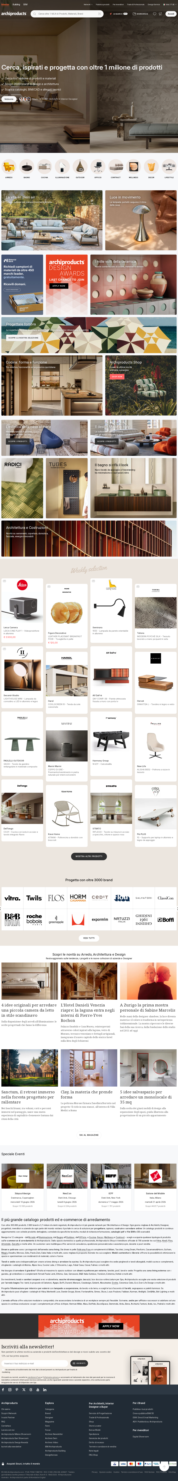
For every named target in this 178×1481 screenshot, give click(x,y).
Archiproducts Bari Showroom (15, 1438)
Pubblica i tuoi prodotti (143, 1409)
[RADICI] (22, 488)
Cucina (92, 1237)
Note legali (93, 1451)
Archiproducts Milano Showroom (16, 1434)
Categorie (49, 1409)
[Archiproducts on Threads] (31, 1389)
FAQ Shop (93, 1455)
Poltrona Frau (84, 1249)
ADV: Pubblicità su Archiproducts (147, 1422)
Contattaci (6, 1426)
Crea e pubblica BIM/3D (143, 1413)
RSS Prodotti (161, 1472)
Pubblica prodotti (102, 4)
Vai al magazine (89, 1135)
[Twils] (34, 898)
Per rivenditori (118, 4)
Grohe (115, 1283)
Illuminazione (45, 1237)
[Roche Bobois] (34, 920)
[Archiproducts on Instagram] (10, 1389)
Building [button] (16, 4)
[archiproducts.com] (13, 13)
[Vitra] (12, 898)
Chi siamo (5, 1409)
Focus (47, 1430)
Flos (170, 1240)
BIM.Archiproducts (53, 1447)
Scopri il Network (8, 1413)
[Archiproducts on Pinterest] (17, 1389)
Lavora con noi (7, 1430)
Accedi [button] (171, 14)
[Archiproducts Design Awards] (67, 285)
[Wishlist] (155, 14)
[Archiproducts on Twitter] (24, 1389)
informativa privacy (51, 1377)
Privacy (94, 1472)
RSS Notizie (149, 1472)
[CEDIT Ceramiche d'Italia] (100, 898)
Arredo (32, 1237)
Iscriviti (81, 1363)
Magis (4, 1253)
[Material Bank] (22, 285)
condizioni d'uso (34, 1377)
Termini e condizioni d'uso (132, 1472)
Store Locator (95, 1426)
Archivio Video (51, 1442)
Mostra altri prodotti (89, 856)
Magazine (49, 1422)
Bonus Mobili (94, 1430)
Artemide (6, 1244)
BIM (25, 4)
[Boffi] (166, 920)
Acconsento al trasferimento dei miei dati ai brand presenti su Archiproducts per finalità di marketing (39, 1371)
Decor (100, 1237)
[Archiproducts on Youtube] (38, 1389)
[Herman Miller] (78, 920)
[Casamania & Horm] (78, 898)
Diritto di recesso (96, 1442)
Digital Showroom (141, 1437)
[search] (34, 14)
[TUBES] (67, 488)
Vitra (158, 1240)
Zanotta (16, 1244)
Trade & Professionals (135, 4)
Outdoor (70, 1237)
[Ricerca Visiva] (99, 14)
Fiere (47, 1426)
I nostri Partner (8, 1417)
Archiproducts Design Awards (14, 1442)
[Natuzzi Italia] (122, 920)
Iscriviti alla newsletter (11, 1447)
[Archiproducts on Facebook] (4, 1389)
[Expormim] (100, 920)
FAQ (3, 1422)
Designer (49, 1417)
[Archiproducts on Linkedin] (45, 1389)
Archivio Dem (51, 1438)
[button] (88, 4)
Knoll (164, 1240)
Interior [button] (5, 4)
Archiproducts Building (55, 1451)
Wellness (108, 1237)
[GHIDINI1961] (144, 920)
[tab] (92, 4)
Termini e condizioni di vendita (102, 1447)
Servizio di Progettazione (100, 1413)
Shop (91, 1422)
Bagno (60, 1237)
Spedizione (94, 1434)
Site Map (172, 1472)
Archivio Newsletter (54, 1434)
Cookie (116, 1472)
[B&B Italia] (12, 920)
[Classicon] (166, 898)
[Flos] (56, 898)
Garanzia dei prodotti (98, 1438)
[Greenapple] (56, 920)
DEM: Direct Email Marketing (145, 1417)
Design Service (154, 4)
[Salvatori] (144, 898)
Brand (48, 1413)
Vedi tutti (89, 938)
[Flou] (122, 898)
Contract (120, 1237)
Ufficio (82, 1237)
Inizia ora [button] (9, 99)
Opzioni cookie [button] (105, 1472)
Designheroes (51, 1455)
